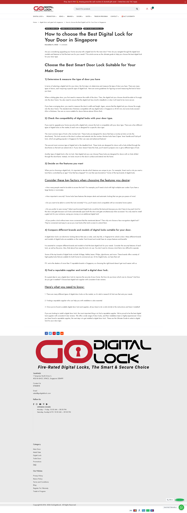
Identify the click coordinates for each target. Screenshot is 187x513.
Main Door (37, 449)
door (119, 86)
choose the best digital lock (132, 54)
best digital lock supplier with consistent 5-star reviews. (86, 279)
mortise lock (76, 134)
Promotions (37, 461)
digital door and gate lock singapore (51, 22)
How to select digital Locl (93, 29)
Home (35, 22)
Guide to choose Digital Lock (71, 29)
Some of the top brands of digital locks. (121, 173)
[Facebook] (46, 333)
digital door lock (52, 29)
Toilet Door (37, 458)
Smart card (126, 170)
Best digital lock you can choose (86, 154)
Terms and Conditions (41, 482)
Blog (34, 485)
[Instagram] (36, 404)
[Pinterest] (54, 333)
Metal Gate (37, 452)
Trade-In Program (39, 491)
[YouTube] (40, 404)
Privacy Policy (38, 476)
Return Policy (37, 479)
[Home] (43, 8)
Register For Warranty (41, 488)
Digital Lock (37, 455)
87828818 (36, 386)
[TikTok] (47, 404)
